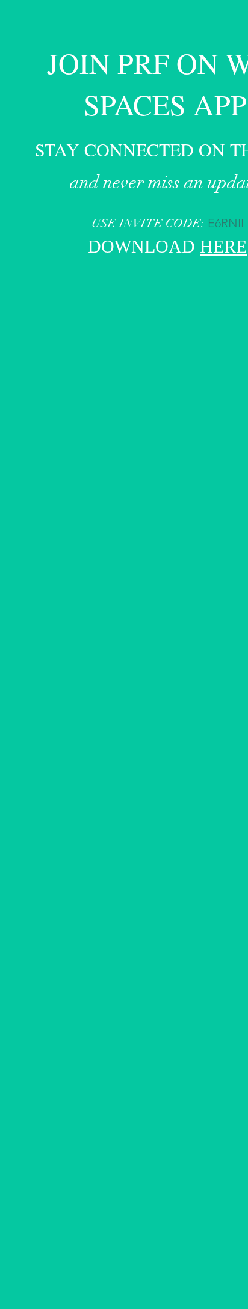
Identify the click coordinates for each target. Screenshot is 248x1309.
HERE (223, 248)
